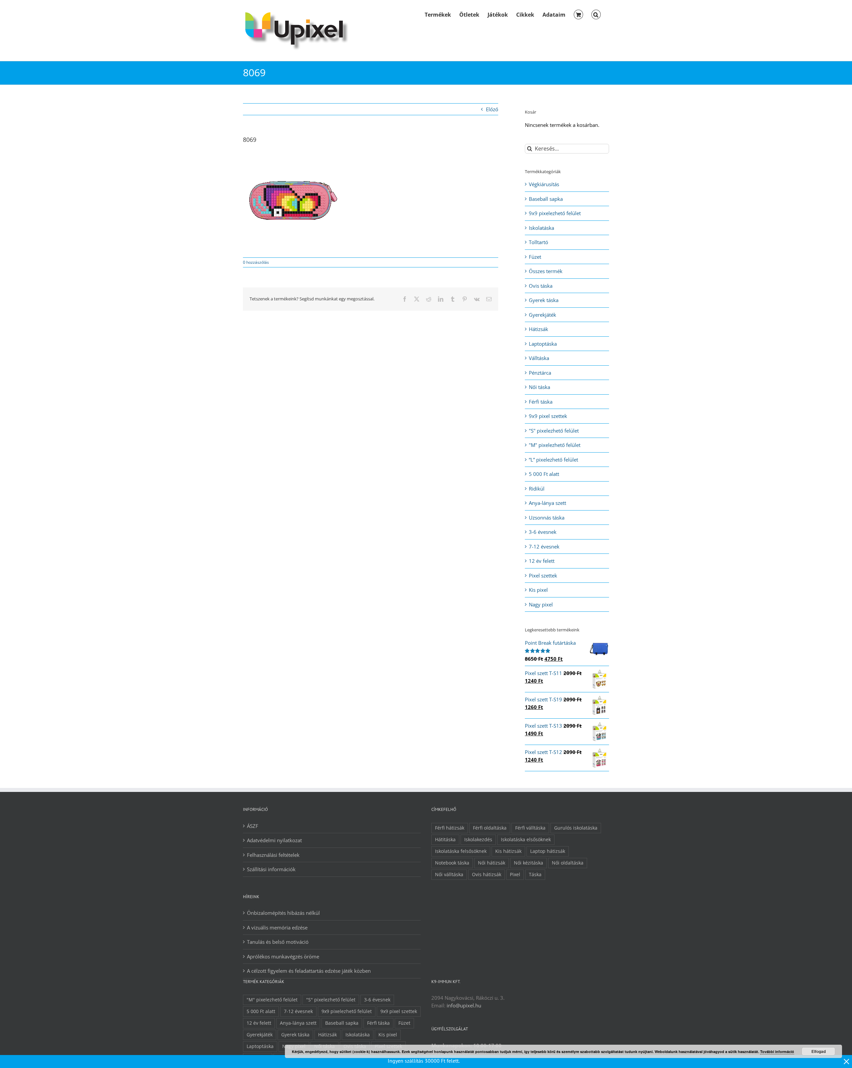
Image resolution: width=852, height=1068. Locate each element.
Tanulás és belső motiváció (278, 941)
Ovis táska (540, 285)
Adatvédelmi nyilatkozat (274, 840)
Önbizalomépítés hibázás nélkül (283, 912)
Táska (535, 875)
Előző (492, 109)
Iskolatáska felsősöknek (461, 851)
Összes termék (545, 271)
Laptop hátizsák (547, 851)
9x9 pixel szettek (548, 416)
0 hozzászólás (256, 262)
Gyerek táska (543, 300)
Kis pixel (538, 589)
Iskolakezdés (478, 840)
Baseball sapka (546, 198)
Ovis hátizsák (486, 875)
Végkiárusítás (544, 184)
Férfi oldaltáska (490, 828)
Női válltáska (449, 875)
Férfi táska (540, 401)
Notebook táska (452, 863)
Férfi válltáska (530, 828)
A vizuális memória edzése (277, 927)
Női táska (539, 387)
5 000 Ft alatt (544, 474)
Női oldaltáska (567, 863)
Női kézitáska (528, 863)
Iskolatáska (541, 227)
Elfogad (818, 1051)
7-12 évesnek (544, 546)
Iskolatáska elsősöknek (526, 840)
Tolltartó (538, 242)
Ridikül (536, 488)
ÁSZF (252, 826)
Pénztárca (540, 372)
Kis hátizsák (508, 851)
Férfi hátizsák (449, 828)
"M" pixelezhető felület (554, 445)
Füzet (535, 256)
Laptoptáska (543, 343)
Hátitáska (445, 840)
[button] (596, 14)
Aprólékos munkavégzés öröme (283, 956)
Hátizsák (538, 329)
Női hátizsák (491, 863)
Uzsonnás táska (546, 517)
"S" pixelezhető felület (554, 430)
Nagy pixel (541, 604)
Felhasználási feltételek (273, 855)
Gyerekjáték (542, 314)
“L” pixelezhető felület (553, 459)
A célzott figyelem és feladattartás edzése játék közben (309, 970)
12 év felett (541, 560)
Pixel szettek (543, 575)
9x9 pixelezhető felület (555, 213)
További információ (777, 1051)
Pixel (515, 875)
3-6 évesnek (542, 532)
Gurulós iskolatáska (575, 828)
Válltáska (539, 358)
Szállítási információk (271, 869)
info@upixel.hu (464, 1005)
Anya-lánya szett (547, 503)
